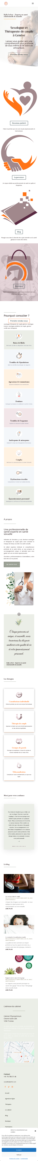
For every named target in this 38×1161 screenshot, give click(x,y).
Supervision (19, 177)
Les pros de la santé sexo (15, 898)
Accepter (19, 1150)
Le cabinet (8, 1110)
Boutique (19, 286)
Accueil (7, 1093)
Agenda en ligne (10, 1098)
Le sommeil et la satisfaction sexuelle (15, 937)
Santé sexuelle (10, 899)
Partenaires (8, 1127)
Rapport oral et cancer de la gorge (14, 978)
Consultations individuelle (19, 701)
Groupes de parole (19, 748)
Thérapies (8, 1104)
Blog (19, 232)
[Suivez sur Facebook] (5, 1086)
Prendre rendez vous (19, 54)
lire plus (9, 908)
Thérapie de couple (19, 723)
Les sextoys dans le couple (12, 896)
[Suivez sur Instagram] (12, 1086)
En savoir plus (12, 564)
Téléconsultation (19, 772)
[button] (35, 1131)
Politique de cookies (14, 1158)
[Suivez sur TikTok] (8, 1086)
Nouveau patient (19, 123)
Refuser (19, 1155)
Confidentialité (24, 1158)
